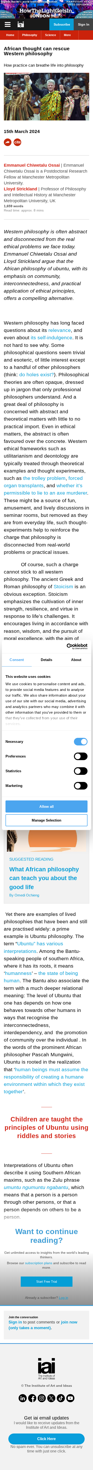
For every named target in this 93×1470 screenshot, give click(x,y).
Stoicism (63, 586)
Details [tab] (46, 660)
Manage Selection (46, 820)
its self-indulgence (51, 337)
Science (50, 35)
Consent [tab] (17, 660)
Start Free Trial (46, 1281)
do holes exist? (36, 374)
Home (10, 35)
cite (17, 142)
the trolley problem (44, 478)
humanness (18, 973)
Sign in (15, 1322)
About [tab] (76, 660)
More (67, 35)
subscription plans (38, 1263)
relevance (59, 330)
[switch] (81, 756)
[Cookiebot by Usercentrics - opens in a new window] (67, 646)
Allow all (46, 806)
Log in (63, 1298)
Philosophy (29, 35)
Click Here (46, 1439)
